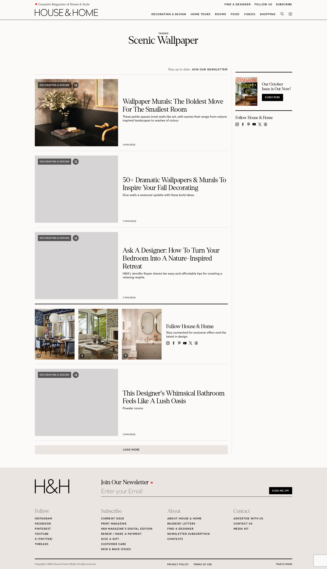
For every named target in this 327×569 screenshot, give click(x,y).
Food (235, 14)
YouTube (42, 534)
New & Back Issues (116, 549)
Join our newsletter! (210, 69)
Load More (131, 449)
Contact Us (243, 523)
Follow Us (263, 4)
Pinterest (43, 528)
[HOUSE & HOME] (66, 12)
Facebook (43, 523)
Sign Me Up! (280, 490)
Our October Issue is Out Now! (276, 86)
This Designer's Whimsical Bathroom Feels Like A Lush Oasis (174, 397)
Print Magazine (114, 523)
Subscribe (284, 4)
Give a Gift (110, 539)
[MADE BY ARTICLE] (284, 564)
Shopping (268, 14)
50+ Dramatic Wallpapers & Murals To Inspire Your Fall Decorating (174, 184)
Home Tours (200, 14)
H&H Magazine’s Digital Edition (127, 528)
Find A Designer (237, 4)
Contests (175, 539)
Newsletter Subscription (188, 534)
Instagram (43, 518)
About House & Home (184, 518)
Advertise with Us (248, 518)
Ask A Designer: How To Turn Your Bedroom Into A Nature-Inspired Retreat (171, 258)
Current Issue (113, 518)
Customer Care (113, 544)
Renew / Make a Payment (121, 534)
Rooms (220, 14)
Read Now (129, 144)
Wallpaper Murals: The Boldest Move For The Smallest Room (173, 105)
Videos (249, 14)
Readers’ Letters (181, 523)
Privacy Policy (178, 564)
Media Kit (241, 528)
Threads (41, 544)
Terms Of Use (202, 564)
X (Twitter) (43, 539)
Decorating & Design (168, 14)
